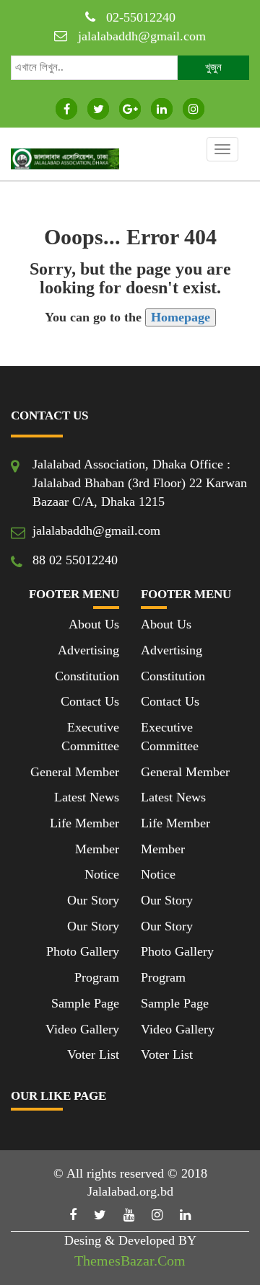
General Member (74, 772)
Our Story (93, 900)
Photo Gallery (82, 951)
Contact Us (90, 701)
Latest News (86, 797)
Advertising (88, 650)
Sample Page (85, 1003)
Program (96, 977)
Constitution (87, 676)
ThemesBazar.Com (130, 1260)
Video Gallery (82, 1029)
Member (97, 849)
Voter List (93, 1054)
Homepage (180, 317)
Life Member (84, 823)
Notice (101, 874)
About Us (94, 624)
